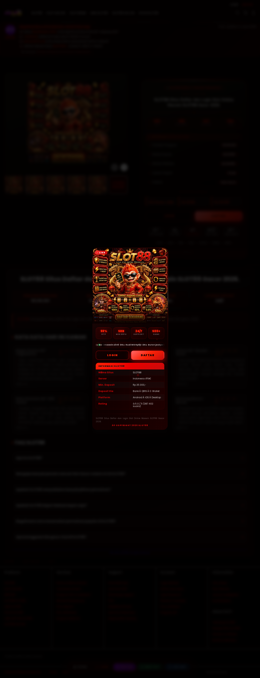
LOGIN (112, 355)
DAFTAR (147, 355)
